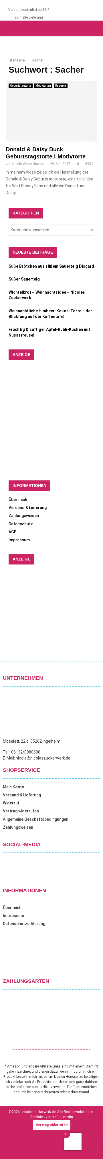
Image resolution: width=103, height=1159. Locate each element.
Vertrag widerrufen (21, 811)
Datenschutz (21, 524)
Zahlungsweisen (24, 515)
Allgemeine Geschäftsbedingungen (35, 819)
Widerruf (11, 803)
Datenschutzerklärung (24, 923)
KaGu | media (62, 1117)
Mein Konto (13, 787)
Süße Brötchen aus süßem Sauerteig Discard (51, 266)
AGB (13, 532)
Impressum (19, 540)
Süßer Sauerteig (24, 279)
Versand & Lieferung (28, 507)
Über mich (18, 499)
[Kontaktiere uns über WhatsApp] (11, 1147)
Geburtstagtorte (20, 85)
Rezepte (60, 85)
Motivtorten (43, 85)
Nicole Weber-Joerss (28, 164)
